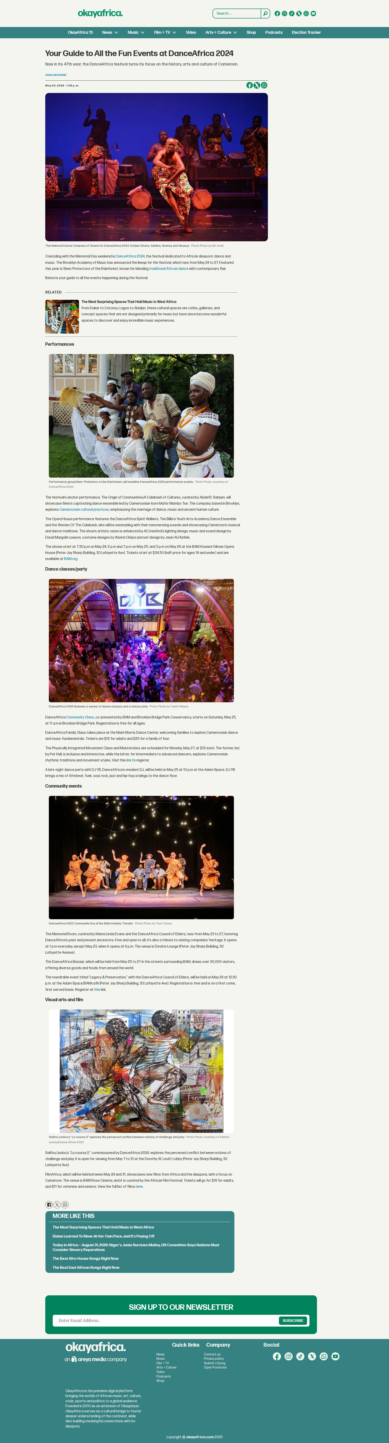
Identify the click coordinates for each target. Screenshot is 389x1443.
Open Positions (215, 1367)
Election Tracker (306, 32)
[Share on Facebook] (249, 85)
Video (191, 32)
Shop (251, 32)
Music (133, 32)
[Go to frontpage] (100, 13)
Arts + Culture (218, 32)
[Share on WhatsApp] (264, 85)
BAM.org (70, 559)
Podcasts (274, 32)
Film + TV (162, 32)
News (107, 32)
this (97, 990)
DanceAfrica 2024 (130, 256)
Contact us (212, 1354)
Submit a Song (214, 1363)
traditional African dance (168, 269)
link (129, 760)
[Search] (265, 13)
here (139, 1187)
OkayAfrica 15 (80, 32)
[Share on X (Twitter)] (256, 85)
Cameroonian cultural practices (84, 510)
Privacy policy (214, 1359)
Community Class (80, 717)
